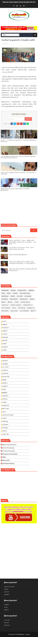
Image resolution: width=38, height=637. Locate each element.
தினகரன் (6, 622)
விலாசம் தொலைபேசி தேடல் (9, 444)
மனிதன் (6, 589)
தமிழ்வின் (6, 594)
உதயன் (6, 607)
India (3, 293)
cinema (13, 290)
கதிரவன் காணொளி (9, 586)
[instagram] (23, 6)
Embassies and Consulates (9, 454)
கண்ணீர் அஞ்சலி (25, 302)
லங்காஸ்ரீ (6, 591)
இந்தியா (4, 302)
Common (31, 290)
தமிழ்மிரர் (6, 604)
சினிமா (14, 307)
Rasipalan (5, 296)
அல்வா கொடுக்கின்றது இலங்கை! (18, 254)
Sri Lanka (28, 296)
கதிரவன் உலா (5, 305)
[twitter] (17, 6)
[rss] (20, 6)
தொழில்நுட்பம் (31, 307)
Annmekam (5, 290)
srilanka (5, 299)
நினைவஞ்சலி (5, 310)
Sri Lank (19, 296)
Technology (24, 299)
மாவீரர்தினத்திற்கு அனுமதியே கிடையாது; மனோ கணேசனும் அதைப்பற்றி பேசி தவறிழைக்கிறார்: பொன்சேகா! (18, 157)
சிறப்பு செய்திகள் (6, 307)
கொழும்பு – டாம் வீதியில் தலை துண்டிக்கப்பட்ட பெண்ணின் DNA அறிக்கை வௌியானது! (18, 140)
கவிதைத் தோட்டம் (27, 305)
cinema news (22, 290)
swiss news (13, 299)
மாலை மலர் (7, 620)
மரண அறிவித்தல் (24, 310)
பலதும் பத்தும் (14, 310)
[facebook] (13, 6)
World (32, 299)
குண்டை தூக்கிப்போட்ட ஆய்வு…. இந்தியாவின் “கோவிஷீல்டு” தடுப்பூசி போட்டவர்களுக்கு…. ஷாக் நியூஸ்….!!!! (22, 242)
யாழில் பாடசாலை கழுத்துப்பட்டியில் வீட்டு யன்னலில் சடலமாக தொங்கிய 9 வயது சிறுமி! (18, 173)
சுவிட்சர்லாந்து (21, 307)
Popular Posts (25, 293)
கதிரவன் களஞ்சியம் (16, 305)
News (9, 293)
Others (15, 293)
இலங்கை (6, 43)
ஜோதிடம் (33, 310)
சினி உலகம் (7, 625)
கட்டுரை (17, 302)
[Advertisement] (19, 210)
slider (13, 296)
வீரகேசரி (6, 609)
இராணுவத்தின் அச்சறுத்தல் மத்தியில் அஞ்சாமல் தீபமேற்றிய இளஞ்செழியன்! (15, 189)
